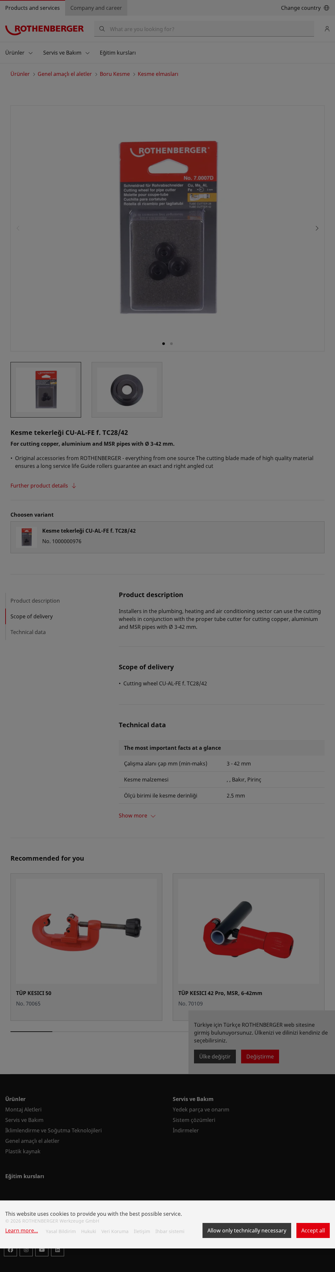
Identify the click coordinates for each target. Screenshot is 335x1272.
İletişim (142, 1231)
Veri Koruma (115, 1231)
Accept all (313, 1230)
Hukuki (88, 1231)
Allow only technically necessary (246, 1230)
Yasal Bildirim (61, 1231)
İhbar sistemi (170, 1231)
